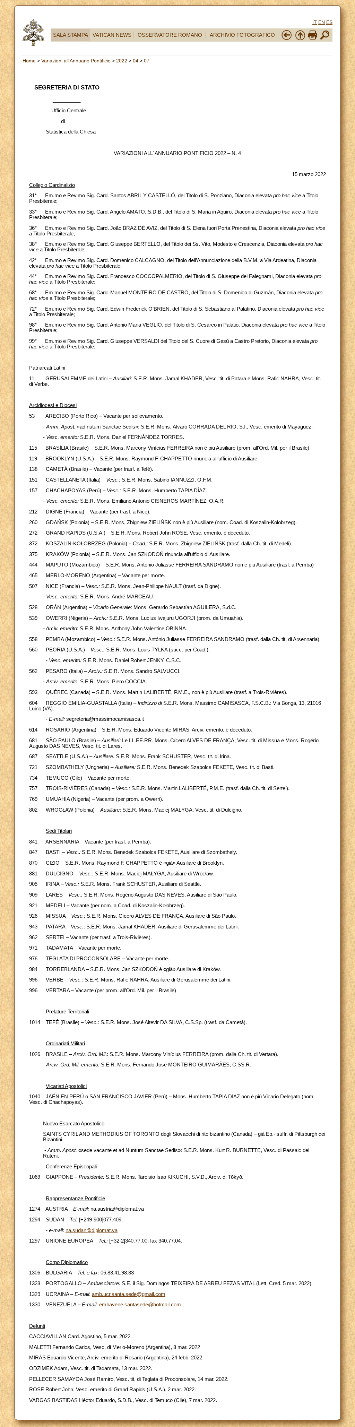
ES (329, 22)
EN (321, 22)
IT (314, 22)
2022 (121, 60)
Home (29, 60)
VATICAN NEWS (112, 35)
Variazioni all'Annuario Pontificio (76, 60)
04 (135, 60)
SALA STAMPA (70, 35)
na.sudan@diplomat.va (92, 1230)
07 (146, 60)
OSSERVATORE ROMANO (170, 35)
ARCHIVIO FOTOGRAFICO (242, 35)
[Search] (324, 39)
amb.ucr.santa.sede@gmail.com (128, 1294)
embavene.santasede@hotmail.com (140, 1304)
